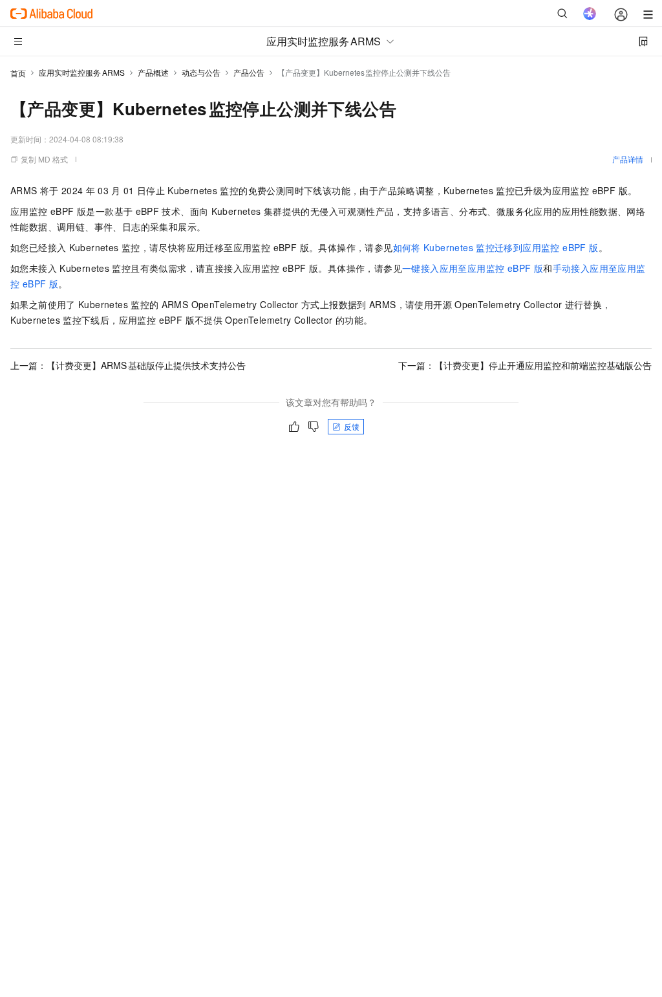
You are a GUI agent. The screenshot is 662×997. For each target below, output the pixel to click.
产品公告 (248, 72)
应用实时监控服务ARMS (82, 72)
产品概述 (153, 72)
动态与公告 (201, 72)
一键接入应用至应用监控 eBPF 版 (472, 268)
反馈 (351, 426)
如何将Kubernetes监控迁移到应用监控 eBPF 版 (496, 247)
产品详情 (627, 158)
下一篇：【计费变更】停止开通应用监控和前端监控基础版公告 (525, 365)
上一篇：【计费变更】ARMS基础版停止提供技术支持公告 (128, 365)
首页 (18, 72)
